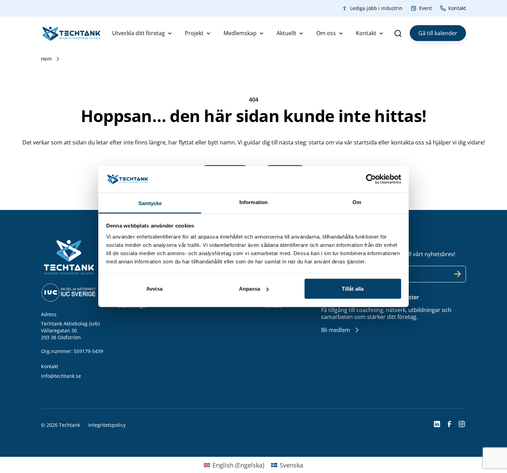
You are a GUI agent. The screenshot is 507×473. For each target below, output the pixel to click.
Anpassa (249, 289)
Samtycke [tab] (150, 203)
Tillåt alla (353, 289)
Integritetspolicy (107, 425)
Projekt (194, 33)
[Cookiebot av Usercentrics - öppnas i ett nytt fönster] (371, 179)
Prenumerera (457, 274)
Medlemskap (240, 33)
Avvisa (154, 289)
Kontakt (457, 8)
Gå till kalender (437, 33)
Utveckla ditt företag (138, 33)
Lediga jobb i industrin (376, 8)
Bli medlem (335, 330)
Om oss (326, 33)
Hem (46, 59)
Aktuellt (286, 33)
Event (425, 8)
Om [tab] (356, 202)
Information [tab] (253, 202)
